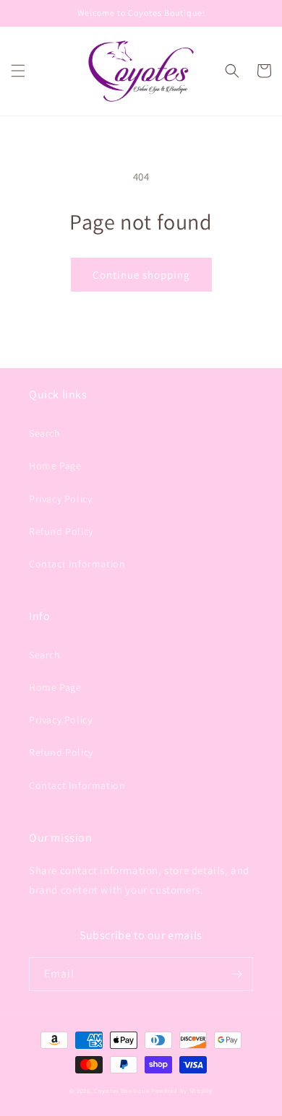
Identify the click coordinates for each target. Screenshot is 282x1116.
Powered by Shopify (182, 1090)
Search (45, 433)
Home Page (55, 465)
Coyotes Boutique (121, 1090)
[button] (18, 71)
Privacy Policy (60, 498)
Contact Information (77, 563)
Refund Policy (61, 531)
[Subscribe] (236, 974)
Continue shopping (141, 275)
